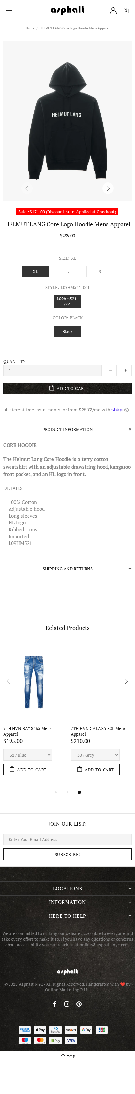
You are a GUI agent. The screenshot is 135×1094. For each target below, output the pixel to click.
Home (30, 28)
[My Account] (113, 10)
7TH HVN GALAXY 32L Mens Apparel (99, 731)
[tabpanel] (34, 715)
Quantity (14, 361)
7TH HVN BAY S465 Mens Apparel (28, 731)
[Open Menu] (9, 10)
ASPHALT (67, 972)
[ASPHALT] (67, 10)
